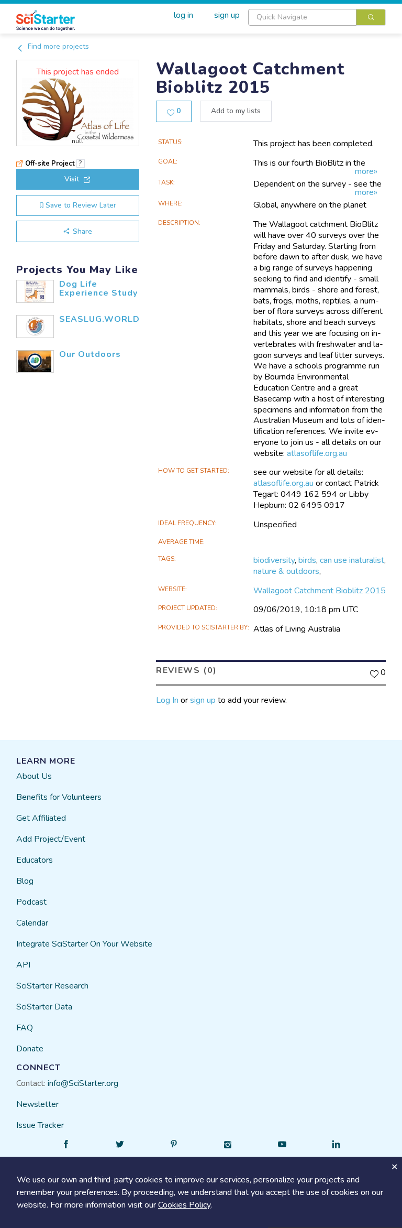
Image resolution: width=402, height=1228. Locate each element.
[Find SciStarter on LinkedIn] (336, 1144)
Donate (29, 1049)
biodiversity (274, 560)
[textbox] (302, 17)
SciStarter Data (44, 1007)
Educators (34, 860)
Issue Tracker (40, 1125)
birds (307, 560)
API (23, 965)
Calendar (32, 923)
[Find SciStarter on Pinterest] (174, 1144)
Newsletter (37, 1104)
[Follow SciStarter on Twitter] (120, 1144)
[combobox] (317, 17)
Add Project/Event (50, 839)
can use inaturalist (352, 560)
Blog (25, 881)
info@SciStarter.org (83, 1083)
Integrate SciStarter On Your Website (84, 944)
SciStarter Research (52, 986)
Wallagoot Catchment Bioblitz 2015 (319, 590)
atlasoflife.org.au (317, 453)
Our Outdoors (90, 354)
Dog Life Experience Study (98, 288)
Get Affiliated (41, 818)
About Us (34, 776)
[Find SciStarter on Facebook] (66, 1144)
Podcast (31, 902)
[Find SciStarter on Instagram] (228, 1144)
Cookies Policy (184, 1205)
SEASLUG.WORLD (99, 319)
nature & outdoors (286, 571)
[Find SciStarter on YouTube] (282, 1144)
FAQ (24, 1028)
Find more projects (57, 46)
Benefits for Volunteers (59, 797)
